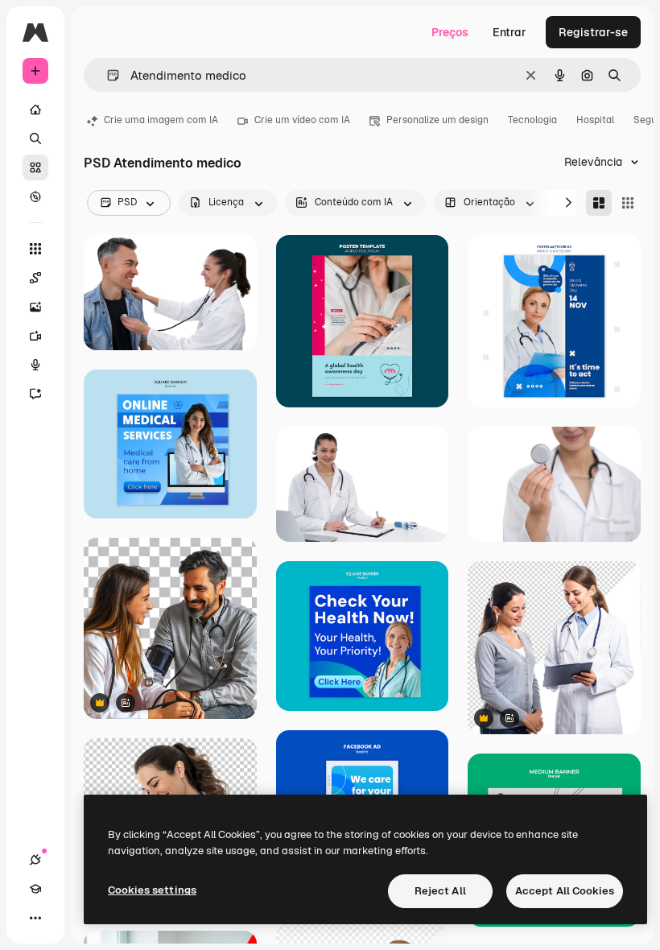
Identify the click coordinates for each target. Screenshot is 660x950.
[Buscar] (35, 138)
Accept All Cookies (564, 891)
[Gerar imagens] (35, 307)
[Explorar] (35, 196)
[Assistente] (35, 394)
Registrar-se (593, 32)
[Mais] (35, 918)
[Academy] (35, 889)
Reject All (440, 891)
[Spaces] (35, 278)
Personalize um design (437, 120)
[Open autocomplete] (107, 75)
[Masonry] (599, 203)
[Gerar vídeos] (35, 336)
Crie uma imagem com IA (161, 120)
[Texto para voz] (35, 365)
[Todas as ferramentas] (35, 249)
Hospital (595, 120)
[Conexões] (35, 860)
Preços (449, 32)
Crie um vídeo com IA (302, 120)
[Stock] (35, 167)
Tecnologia (532, 120)
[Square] (628, 203)
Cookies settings (152, 890)
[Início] (35, 109)
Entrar (509, 32)
